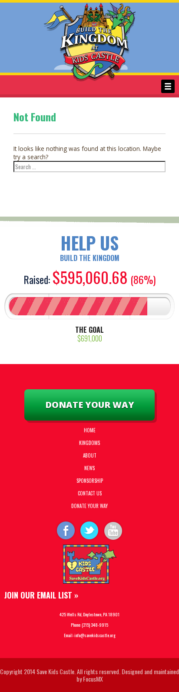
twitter (89, 530)
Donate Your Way (89, 405)
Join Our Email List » (41, 595)
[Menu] (168, 86)
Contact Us (90, 493)
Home (90, 430)
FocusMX (93, 678)
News (89, 468)
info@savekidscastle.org (95, 635)
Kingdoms (89, 442)
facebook (65, 530)
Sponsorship (89, 480)
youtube (114, 530)
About (89, 455)
